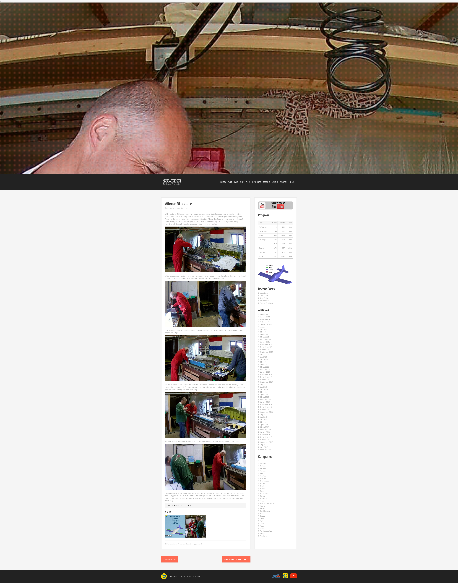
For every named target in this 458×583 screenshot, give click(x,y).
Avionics (263, 463)
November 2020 (266, 347)
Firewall (263, 488)
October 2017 (265, 440)
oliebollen (188, 544)
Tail (261, 521)
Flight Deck (264, 493)
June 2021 (264, 329)
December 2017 (266, 435)
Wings (175, 544)
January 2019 (265, 402)
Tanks (262, 523)
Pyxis (236, 182)
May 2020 (264, 362)
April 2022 (264, 314)
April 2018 (264, 425)
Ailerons (169, 544)
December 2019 (266, 374)
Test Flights (264, 296)
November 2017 (266, 437)
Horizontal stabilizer (267, 503)
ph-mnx (185, 208)
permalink (198, 544)
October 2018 (265, 409)
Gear (262, 501)
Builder (223, 182)
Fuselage (263, 498)
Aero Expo (264, 293)
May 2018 (264, 422)
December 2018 (266, 404)
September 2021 (266, 324)
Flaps (262, 491)
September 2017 (266, 442)
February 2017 (265, 450)
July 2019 (263, 387)
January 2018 (265, 432)
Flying (262, 496)
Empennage (264, 481)
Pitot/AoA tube (169, 559)
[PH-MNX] (172, 182)
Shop (242, 182)
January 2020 (265, 372)
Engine (262, 483)
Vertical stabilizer (266, 531)
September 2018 (266, 412)
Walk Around (264, 301)
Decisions (266, 182)
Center (262, 473)
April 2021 (264, 334)
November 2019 (266, 377)
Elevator (263, 478)
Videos (292, 182)
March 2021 (264, 337)
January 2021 (265, 342)
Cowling (263, 476)
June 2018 (264, 419)
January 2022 (265, 317)
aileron (182, 544)
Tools (248, 182)
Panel (262, 513)
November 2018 (266, 407)
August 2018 (264, 414)
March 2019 (264, 397)
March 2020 (264, 367)
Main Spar (264, 508)
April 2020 (264, 364)
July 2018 (263, 417)
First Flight (264, 298)
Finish (262, 486)
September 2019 (266, 382)
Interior (263, 506)
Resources (283, 182)
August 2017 (264, 445)
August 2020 (264, 354)
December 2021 (266, 319)
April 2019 (264, 394)
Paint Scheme (265, 511)
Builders (263, 466)
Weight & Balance (266, 303)
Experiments (256, 182)
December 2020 (266, 344)
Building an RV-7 (174, 576)
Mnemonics (196, 576)
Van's (262, 528)
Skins (262, 518)
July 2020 (263, 357)
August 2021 (264, 327)
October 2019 (265, 379)
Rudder (263, 516)
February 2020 (265, 369)
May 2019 (264, 392)
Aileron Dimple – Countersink (236, 559)
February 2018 (265, 430)
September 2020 (266, 352)
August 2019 (264, 384)
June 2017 (264, 447)
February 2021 (265, 339)
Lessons (275, 182)
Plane (230, 182)
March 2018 (264, 427)
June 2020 (264, 359)
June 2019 (264, 389)
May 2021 (264, 332)
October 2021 (265, 322)
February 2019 (265, 399)
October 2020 (265, 349)
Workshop (263, 536)
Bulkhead (263, 468)
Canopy (263, 471)
